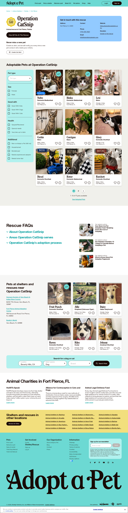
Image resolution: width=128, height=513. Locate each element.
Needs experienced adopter (21, 155)
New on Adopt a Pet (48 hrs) (21, 143)
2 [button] (78, 191)
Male (13, 95)
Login (106, 3)
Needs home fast (17, 158)
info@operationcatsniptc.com (89, 37)
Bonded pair (16, 151)
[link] (58, 3)
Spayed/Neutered (18, 125)
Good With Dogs (17, 110)
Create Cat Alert (16, 52)
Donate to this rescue (106, 33)
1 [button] (73, 191)
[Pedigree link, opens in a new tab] (113, 504)
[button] (83, 191)
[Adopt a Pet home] (15, 3)
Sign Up (116, 3)
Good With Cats (17, 113)
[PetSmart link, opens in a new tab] (104, 504)
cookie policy (9, 511)
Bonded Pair (41, 93)
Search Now (103, 363)
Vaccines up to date (18, 132)
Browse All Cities (14, 423)
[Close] (125, 509)
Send (116, 445)
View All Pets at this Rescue (19, 35)
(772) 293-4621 (85, 32)
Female (14, 91)
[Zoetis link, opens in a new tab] (119, 504)
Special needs (16, 128)
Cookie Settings (50, 504)
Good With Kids (17, 106)
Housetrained (16, 147)
